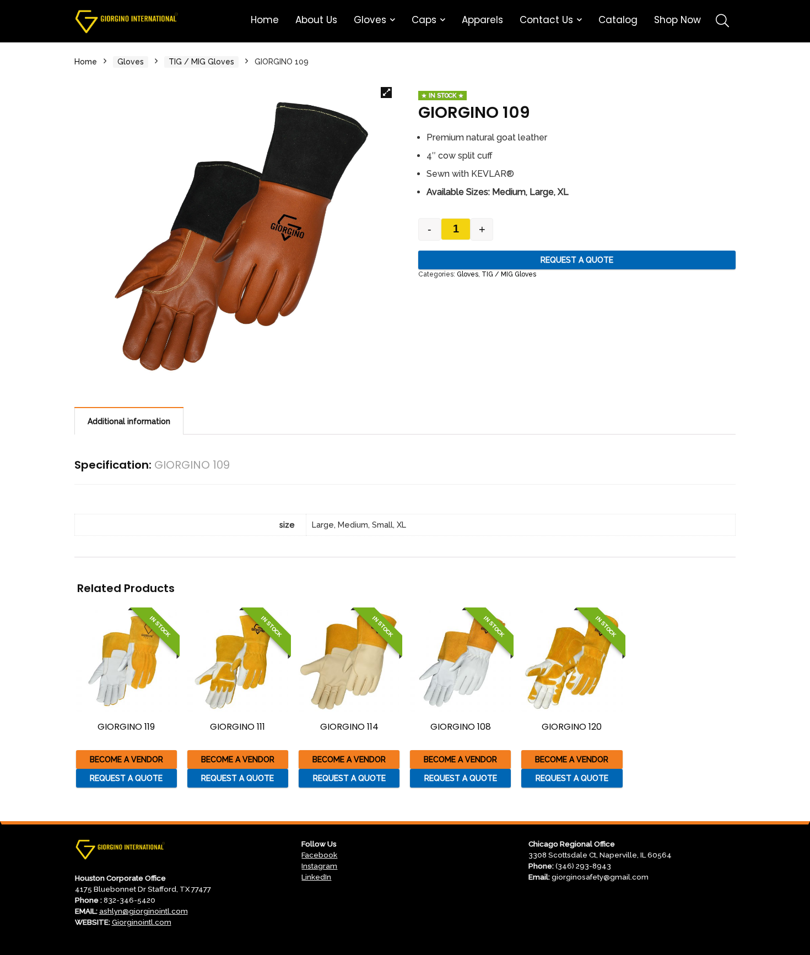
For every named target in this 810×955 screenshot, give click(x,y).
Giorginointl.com (141, 922)
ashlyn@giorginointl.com (143, 911)
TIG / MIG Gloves (201, 61)
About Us (316, 19)
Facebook (319, 854)
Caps (424, 19)
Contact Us (546, 19)
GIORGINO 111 (237, 726)
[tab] (128, 421)
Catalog (618, 19)
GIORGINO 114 (349, 726)
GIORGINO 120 (572, 726)
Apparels (482, 19)
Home (265, 19)
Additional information (129, 421)
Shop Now (677, 19)
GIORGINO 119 (126, 726)
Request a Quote (577, 260)
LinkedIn (316, 876)
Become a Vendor (126, 759)
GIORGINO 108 (460, 726)
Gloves (370, 19)
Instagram (319, 865)
